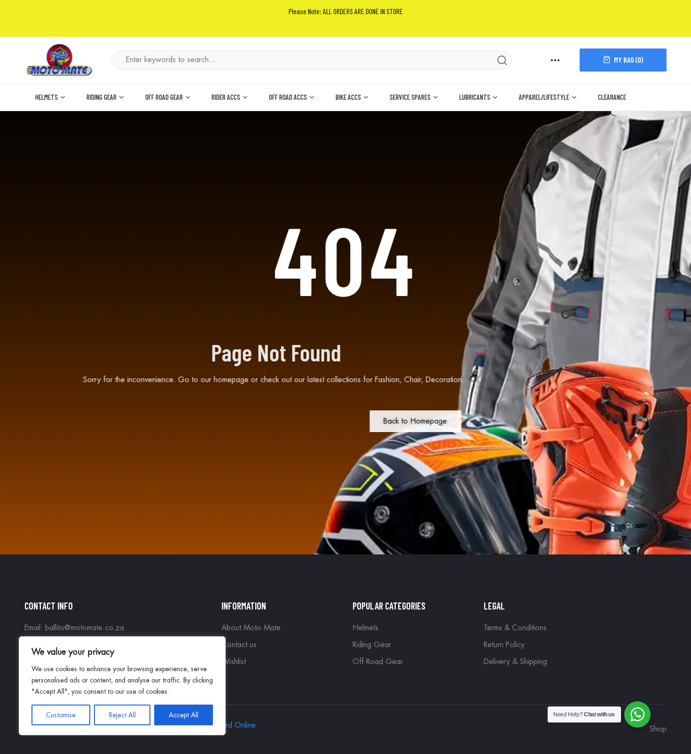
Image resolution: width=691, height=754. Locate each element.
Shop (658, 729)
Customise (61, 715)
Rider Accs (226, 97)
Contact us (239, 645)
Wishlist (233, 662)
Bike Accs (348, 97)
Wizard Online (232, 725)
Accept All (183, 715)
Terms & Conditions (515, 628)
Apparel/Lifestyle (544, 97)
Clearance (612, 97)
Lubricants (474, 97)
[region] (122, 685)
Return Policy (504, 645)
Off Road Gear (164, 97)
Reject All (122, 715)
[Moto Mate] (59, 59)
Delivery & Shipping (515, 662)
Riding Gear (101, 97)
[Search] (502, 60)
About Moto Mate (251, 628)
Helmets (46, 97)
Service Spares (410, 97)
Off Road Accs (288, 97)
